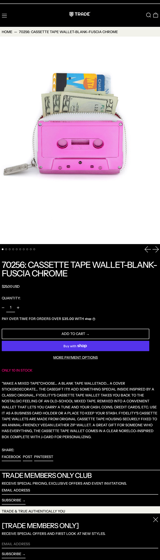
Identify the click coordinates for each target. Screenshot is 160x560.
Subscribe (11, 500)
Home (7, 32)
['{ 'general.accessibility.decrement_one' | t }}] (3, 308)
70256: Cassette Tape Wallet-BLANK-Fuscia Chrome (68, 32)
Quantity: (11, 298)
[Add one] (18, 308)
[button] (148, 15)
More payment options (75, 357)
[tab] (3, 249)
